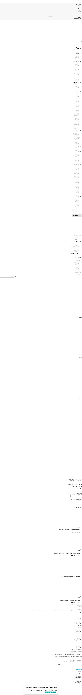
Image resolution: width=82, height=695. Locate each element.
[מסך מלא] (78, 665)
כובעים (76, 64)
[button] (78, 669)
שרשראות (76, 115)
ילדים (77, 95)
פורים (77, 75)
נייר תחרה (73, 125)
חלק (77, 97)
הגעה (79, 8)
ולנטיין (76, 78)
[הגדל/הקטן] (81, 665)
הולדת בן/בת (76, 61)
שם (81, 606)
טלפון (81, 607)
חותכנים (76, 52)
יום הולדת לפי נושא (74, 246)
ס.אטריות (76, 83)
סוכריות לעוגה (76, 82)
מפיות (76, 102)
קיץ (77, 111)
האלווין (76, 77)
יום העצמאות (75, 72)
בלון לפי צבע (75, 56)
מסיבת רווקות (76, 80)
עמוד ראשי (78, 4)
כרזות (77, 116)
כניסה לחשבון (74, 253)
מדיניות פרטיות (48, 692)
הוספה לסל (79, 497)
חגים (78, 68)
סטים (78, 91)
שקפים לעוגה (75, 49)
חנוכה (76, 70)
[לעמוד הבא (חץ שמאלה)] (78, 667)
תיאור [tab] (79, 502)
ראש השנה (76, 73)
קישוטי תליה (75, 128)
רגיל (77, 104)
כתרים (76, 65)
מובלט (76, 100)
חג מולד (76, 69)
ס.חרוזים (76, 85)
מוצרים (76, 241)
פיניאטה (76, 122)
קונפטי (76, 123)
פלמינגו (76, 110)
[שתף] (76, 665)
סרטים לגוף (75, 114)
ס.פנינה (76, 87)
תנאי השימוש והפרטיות (47, 610)
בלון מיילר (76, 57)
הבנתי (54, 692)
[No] (56, 686)
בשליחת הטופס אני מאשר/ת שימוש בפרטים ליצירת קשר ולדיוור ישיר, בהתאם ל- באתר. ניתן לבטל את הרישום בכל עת (55, 610)
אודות (79, 5)
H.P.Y (76, 79)
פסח (77, 74)
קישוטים (77, 113)
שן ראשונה (76, 94)
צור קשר (78, 6)
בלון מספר (76, 58)
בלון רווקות (76, 60)
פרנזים (76, 118)
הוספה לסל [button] (74, 532)
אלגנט (76, 99)
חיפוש (81, 41)
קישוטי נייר (76, 124)
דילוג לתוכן (80, 1)
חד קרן (76, 105)
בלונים (77, 53)
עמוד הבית (80, 479)
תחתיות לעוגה (75, 51)
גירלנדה (76, 120)
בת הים (76, 107)
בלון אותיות (76, 55)
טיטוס (76, 119)
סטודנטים (76, 92)
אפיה (78, 48)
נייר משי (73, 127)
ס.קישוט (76, 88)
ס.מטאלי (76, 86)
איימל (81, 609)
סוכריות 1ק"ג (75, 90)
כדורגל (76, 101)
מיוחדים (76, 96)
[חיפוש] (80, 45)
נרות (77, 249)
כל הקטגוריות (76, 47)
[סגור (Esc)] (73, 665)
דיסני (77, 106)
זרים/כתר (76, 66)
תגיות (77, 109)
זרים (78, 62)
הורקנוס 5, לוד (79, 651)
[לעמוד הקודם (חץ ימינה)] (81, 667)
